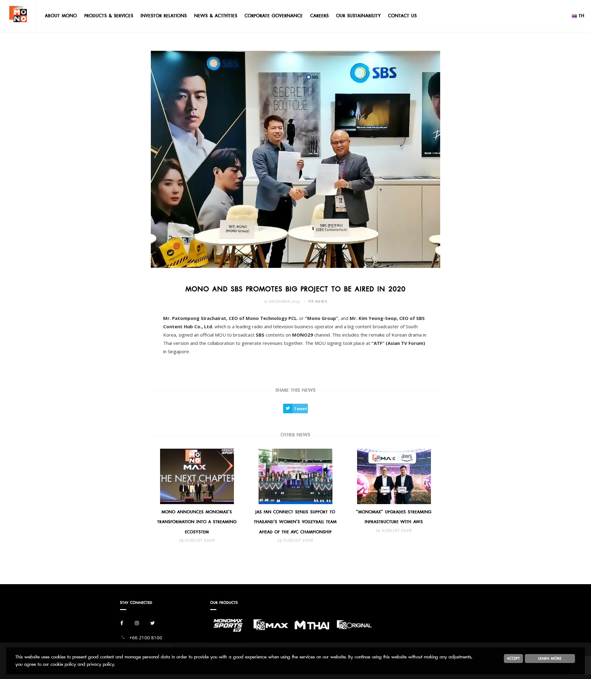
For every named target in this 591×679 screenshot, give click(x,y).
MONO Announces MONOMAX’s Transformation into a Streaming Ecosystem (197, 522)
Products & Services (108, 16)
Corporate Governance (274, 16)
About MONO (61, 16)
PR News (318, 302)
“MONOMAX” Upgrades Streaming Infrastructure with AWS (394, 516)
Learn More (549, 658)
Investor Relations (164, 16)
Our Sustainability (358, 16)
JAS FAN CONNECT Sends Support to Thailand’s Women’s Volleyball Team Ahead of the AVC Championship (295, 522)
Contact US (402, 16)
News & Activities (215, 16)
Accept (513, 658)
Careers (319, 16)
